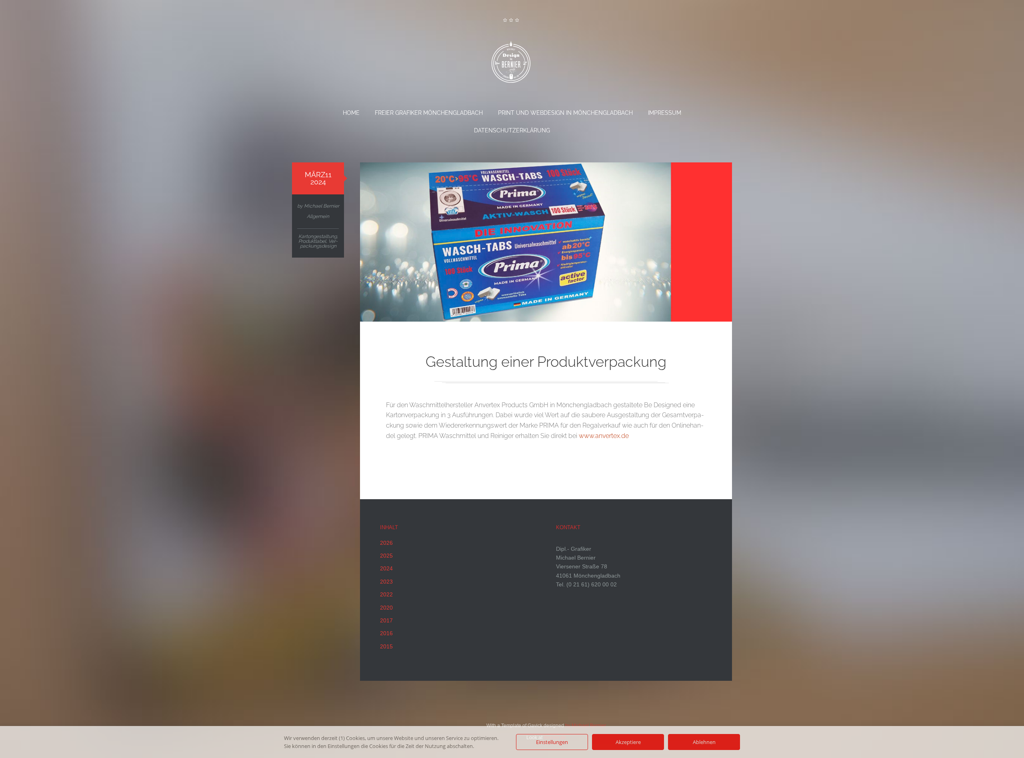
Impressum (664, 113)
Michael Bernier (321, 206)
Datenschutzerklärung (512, 130)
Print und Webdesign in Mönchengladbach (565, 113)
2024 (386, 568)
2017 (386, 620)
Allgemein (318, 216)
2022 (386, 594)
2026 (386, 543)
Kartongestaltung (317, 236)
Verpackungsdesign (319, 243)
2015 (386, 646)
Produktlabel (312, 241)
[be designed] (512, 64)
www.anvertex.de (604, 436)
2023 (386, 581)
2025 (386, 555)
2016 (386, 633)
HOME (351, 113)
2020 (386, 607)
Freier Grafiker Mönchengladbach (429, 113)
